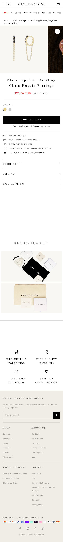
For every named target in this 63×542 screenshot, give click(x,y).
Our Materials (37, 438)
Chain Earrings (19, 20)
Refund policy (38, 452)
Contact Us (36, 474)
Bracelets (7, 448)
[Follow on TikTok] (42, 528)
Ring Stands (8, 457)
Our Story (36, 434)
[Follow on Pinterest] (35, 528)
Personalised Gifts (11, 478)
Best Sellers (15, 13)
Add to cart (31, 120)
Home (6, 20)
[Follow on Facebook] (20, 528)
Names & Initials (31, 13)
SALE (6, 13)
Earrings (57, 13)
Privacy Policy (37, 504)
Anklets (6, 452)
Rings (5, 443)
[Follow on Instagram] (27, 528)
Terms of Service (39, 448)
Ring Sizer (36, 443)
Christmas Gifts (10, 483)
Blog (33, 457)
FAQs (34, 478)
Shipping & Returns (40, 483)
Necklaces (46, 13)
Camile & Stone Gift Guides (15, 474)
